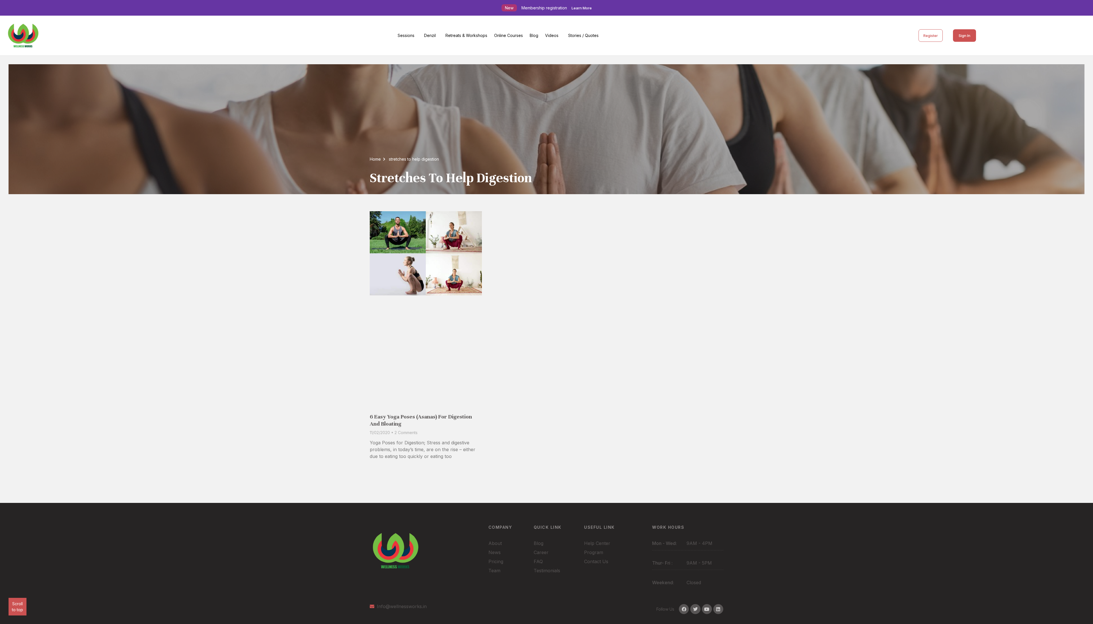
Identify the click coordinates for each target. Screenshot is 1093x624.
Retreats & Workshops (466, 35)
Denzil (430, 35)
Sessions (406, 35)
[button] (407, 35)
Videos (551, 35)
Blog (534, 35)
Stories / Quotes (583, 35)
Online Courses (508, 35)
